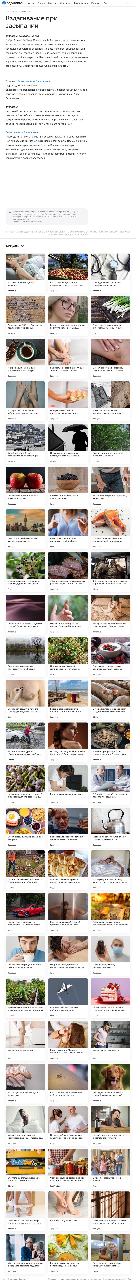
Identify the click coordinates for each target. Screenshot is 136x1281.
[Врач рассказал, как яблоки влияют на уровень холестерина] (68, 274)
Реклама (22, 1279)
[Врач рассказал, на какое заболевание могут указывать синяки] (25, 401)
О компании (12, 1279)
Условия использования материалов (72, 1279)
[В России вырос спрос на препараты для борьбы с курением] (68, 529)
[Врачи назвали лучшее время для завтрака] (25, 828)
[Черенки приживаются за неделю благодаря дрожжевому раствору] (25, 998)
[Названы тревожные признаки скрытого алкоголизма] (110, 1126)
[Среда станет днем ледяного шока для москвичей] (110, 444)
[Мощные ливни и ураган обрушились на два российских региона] (25, 742)
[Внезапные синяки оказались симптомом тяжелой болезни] (110, 359)
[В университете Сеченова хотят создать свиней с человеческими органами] (110, 700)
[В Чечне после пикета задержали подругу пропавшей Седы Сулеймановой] (68, 316)
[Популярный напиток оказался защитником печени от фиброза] (68, 1126)
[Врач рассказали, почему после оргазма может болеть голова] (110, 615)
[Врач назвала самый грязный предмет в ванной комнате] (68, 913)
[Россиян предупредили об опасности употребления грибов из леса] (110, 742)
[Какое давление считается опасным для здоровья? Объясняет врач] (110, 274)
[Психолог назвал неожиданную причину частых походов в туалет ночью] (25, 1211)
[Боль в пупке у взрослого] (110, 1041)
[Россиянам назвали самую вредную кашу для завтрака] (110, 657)
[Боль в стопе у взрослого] (68, 1211)
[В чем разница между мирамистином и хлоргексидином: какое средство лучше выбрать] (110, 956)
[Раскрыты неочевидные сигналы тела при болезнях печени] (68, 359)
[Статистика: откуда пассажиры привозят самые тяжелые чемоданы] (25, 1169)
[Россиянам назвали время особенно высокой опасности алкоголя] (68, 700)
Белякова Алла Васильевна (34, 81)
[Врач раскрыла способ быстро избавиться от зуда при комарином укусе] (68, 1084)
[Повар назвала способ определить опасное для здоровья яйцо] (68, 401)
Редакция (52, 1279)
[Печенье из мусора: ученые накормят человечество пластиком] (110, 1254)
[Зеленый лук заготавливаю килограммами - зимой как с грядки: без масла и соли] (110, 316)
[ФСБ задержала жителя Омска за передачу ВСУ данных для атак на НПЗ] (110, 572)
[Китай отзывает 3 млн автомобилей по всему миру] (25, 444)
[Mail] (4, 3)
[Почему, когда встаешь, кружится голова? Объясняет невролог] (25, 615)
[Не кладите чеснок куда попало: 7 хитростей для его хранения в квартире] (25, 785)
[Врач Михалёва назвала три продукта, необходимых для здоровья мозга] (110, 529)
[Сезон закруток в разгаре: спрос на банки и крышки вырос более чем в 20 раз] (68, 1169)
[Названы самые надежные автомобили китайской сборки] (25, 913)
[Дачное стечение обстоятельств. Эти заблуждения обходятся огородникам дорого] (25, 870)
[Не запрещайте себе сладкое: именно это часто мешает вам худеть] (110, 998)
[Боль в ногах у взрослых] (25, 1041)
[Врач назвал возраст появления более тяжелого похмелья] (68, 828)
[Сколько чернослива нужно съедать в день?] (68, 487)
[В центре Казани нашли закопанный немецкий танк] (110, 401)
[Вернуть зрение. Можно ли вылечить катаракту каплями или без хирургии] (68, 1041)
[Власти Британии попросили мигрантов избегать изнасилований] (25, 529)
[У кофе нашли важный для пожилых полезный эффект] (25, 359)
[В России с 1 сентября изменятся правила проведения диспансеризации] (110, 785)
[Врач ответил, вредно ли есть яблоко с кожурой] (25, 487)
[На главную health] (14, 3)
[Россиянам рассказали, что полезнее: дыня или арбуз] (68, 1254)
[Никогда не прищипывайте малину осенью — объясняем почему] (68, 657)
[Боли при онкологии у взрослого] (68, 785)
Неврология (26, 11)
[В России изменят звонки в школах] (110, 1169)
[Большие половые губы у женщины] (25, 274)
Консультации (11, 11)
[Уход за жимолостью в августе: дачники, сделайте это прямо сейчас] (25, 572)
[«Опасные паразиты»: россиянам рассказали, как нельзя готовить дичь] (68, 572)
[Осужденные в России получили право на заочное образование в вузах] (110, 1211)
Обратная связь (94, 1279)
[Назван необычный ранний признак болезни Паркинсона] (68, 615)
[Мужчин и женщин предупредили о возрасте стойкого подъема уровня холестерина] (25, 1254)
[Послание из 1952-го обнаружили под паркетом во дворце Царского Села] (25, 316)
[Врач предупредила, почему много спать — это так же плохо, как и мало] (110, 870)
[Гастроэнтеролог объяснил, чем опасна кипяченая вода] (110, 828)
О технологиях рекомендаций (114, 1279)
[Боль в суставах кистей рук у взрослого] (25, 1084)
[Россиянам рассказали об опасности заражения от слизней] (110, 913)
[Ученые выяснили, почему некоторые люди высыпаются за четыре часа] (25, 1126)
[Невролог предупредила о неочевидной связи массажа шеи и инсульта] (68, 956)
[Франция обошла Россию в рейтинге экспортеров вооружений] (68, 998)
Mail (4, 1279)
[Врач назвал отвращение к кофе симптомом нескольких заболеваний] (25, 956)
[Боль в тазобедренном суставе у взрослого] (110, 487)
